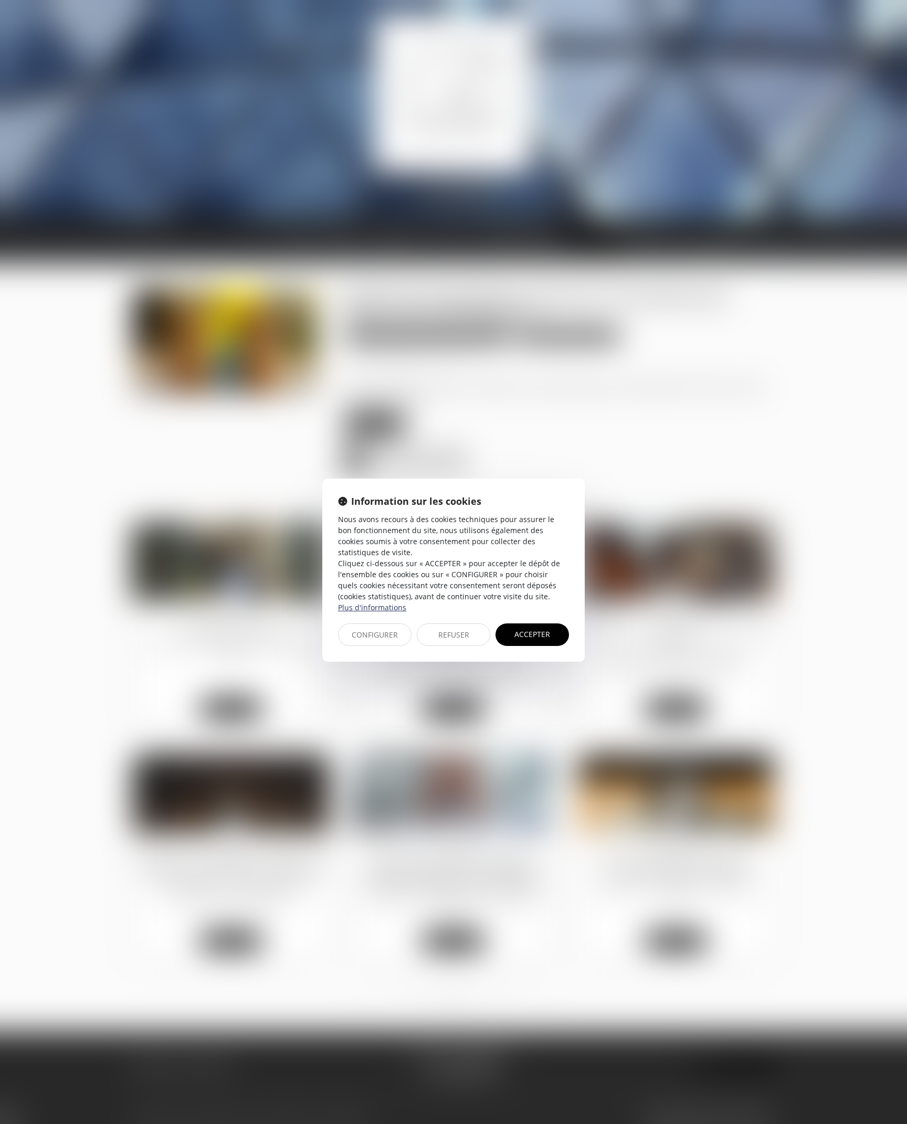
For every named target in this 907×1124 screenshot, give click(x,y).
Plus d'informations (372, 607)
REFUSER (453, 635)
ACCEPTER (532, 634)
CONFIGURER (375, 635)
